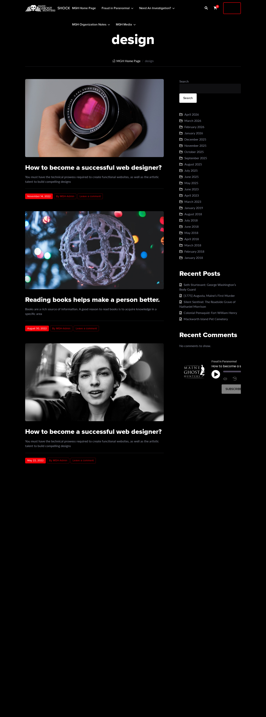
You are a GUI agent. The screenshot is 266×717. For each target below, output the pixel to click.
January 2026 (193, 133)
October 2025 (194, 151)
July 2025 (191, 170)
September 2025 (195, 158)
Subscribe (233, 389)
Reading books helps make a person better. (92, 299)
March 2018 (192, 245)
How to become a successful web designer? (93, 167)
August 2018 (193, 214)
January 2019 (193, 208)
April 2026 (191, 114)
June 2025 (191, 176)
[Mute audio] (227, 379)
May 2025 (191, 183)
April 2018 (191, 239)
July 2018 (191, 220)
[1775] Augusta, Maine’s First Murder (209, 295)
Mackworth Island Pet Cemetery (206, 319)
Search (184, 81)
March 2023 (192, 201)
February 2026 (194, 127)
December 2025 (195, 139)
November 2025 (195, 145)
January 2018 (193, 257)
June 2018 (191, 226)
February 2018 (194, 251)
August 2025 (193, 164)
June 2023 (191, 189)
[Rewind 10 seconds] (237, 379)
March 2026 (192, 120)
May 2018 (191, 232)
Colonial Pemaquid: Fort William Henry (210, 312)
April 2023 (191, 195)
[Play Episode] (215, 374)
